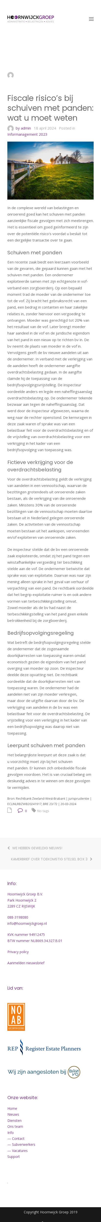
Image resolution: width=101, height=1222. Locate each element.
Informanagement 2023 (27, 134)
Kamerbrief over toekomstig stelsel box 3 (49, 859)
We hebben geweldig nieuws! (37, 848)
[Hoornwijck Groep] (30, 19)
